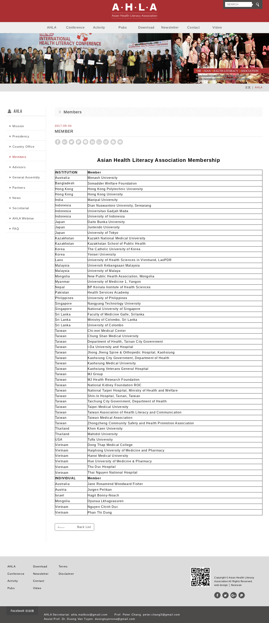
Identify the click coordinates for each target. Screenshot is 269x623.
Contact (193, 27)
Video (217, 27)
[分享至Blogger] (113, 142)
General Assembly (26, 177)
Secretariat (20, 208)
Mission (18, 126)
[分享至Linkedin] (92, 142)
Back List (84, 527)
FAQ (15, 228)
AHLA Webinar (23, 218)
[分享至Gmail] (120, 142)
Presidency (20, 136)
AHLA (52, 27)
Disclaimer (66, 573)
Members (19, 157)
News (16, 198)
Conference (75, 27)
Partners (18, 187)
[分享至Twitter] (71, 142)
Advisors (19, 167)
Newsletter (170, 27)
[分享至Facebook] (58, 142)
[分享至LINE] (85, 142)
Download (146, 27)
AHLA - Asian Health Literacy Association (134, 11)
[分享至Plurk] (79, 142)
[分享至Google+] (65, 142)
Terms (63, 566)
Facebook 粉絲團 (22, 610)
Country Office (23, 146)
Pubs (123, 27)
